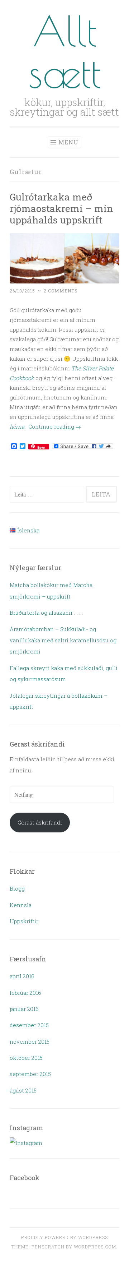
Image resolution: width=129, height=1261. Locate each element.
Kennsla (21, 905)
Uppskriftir (24, 921)
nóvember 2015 (29, 1041)
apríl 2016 (22, 976)
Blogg (17, 888)
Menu (68, 142)
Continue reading (54, 426)
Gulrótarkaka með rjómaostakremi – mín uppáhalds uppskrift (61, 208)
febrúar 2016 (25, 992)
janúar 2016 (24, 1008)
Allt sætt (64, 51)
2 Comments (61, 291)
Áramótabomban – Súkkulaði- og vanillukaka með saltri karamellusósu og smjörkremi (63, 640)
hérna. (17, 426)
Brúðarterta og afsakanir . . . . (46, 612)
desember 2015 (29, 1025)
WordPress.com (95, 1247)
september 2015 (30, 1073)
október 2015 (26, 1057)
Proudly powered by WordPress (64, 1237)
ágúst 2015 (23, 1090)
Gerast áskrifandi (40, 822)
